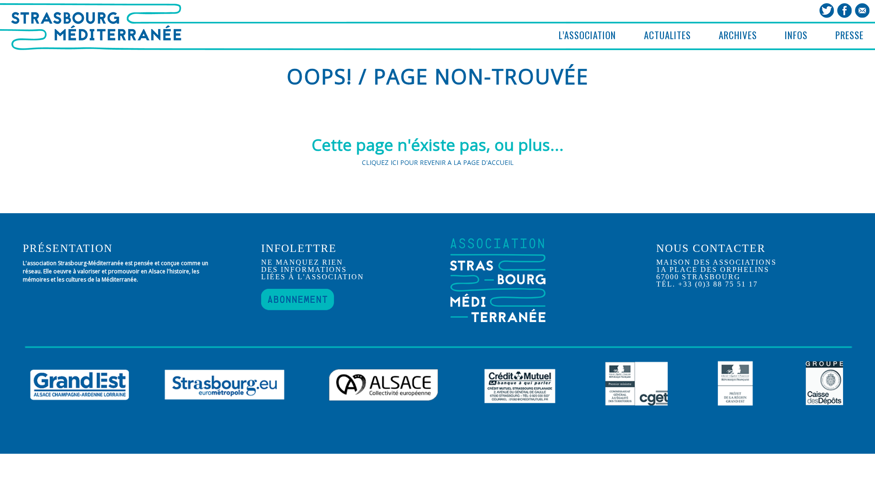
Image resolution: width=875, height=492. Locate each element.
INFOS (796, 35)
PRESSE (849, 35)
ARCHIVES (738, 35)
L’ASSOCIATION (587, 35)
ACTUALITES (667, 35)
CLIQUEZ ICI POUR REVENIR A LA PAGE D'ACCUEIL (438, 162)
